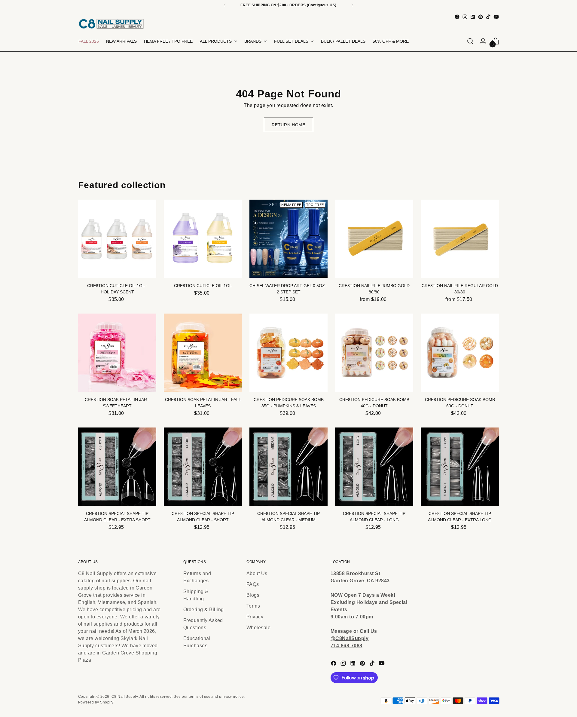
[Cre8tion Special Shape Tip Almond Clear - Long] (374, 466)
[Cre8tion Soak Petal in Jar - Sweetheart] (117, 353)
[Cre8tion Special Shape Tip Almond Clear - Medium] (288, 466)
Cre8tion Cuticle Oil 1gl (203, 285)
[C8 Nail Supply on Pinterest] (480, 17)
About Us (256, 573)
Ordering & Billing (203, 609)
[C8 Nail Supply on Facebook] (457, 17)
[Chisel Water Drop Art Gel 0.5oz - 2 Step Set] (288, 239)
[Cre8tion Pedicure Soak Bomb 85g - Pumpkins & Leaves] (288, 353)
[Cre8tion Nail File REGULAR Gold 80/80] (460, 239)
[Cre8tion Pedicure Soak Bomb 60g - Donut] (460, 353)
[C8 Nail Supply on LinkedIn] (472, 17)
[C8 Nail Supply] (111, 23)
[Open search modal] (470, 41)
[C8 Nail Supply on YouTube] (496, 17)
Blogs (252, 595)
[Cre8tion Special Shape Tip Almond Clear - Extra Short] (117, 466)
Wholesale (258, 627)
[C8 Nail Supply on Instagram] (465, 17)
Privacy (254, 616)
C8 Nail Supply (124, 696)
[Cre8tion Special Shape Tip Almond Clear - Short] (203, 466)
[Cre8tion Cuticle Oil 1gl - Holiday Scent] (117, 239)
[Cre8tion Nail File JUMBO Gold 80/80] (374, 239)
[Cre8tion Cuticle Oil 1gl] (203, 239)
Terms (253, 605)
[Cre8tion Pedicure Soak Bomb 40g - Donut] (374, 353)
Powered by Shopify (96, 702)
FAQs (252, 584)
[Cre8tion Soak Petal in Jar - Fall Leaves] (203, 353)
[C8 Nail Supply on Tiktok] (488, 17)
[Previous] (224, 5)
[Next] (352, 5)
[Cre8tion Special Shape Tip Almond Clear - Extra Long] (460, 466)
